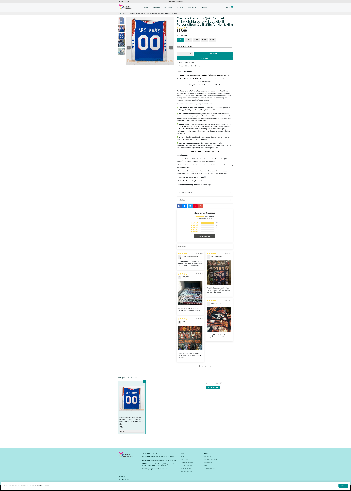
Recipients (156, 7)
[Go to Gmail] (200, 206)
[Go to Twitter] (122, 1)
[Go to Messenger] (184, 206)
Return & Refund (186, 468)
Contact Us (207, 456)
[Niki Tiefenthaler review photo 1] (219, 272)
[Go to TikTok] (125, 1)
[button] (181, 28)
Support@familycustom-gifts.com (156, 469)
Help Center (191, 7)
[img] (182, 254)
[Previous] (121, 19)
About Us (204, 7)
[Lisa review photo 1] (190, 338)
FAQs (205, 465)
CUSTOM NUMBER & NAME (185, 46)
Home (146, 7)
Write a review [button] (204, 236)
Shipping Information (210, 459)
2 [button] (202, 366)
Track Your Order (209, 468)
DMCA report (208, 462)
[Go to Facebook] (119, 1)
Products (180, 7)
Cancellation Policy (187, 471)
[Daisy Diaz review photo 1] (190, 293)
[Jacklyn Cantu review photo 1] (219, 319)
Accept (343, 486)
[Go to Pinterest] (128, 1)
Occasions (168, 7)
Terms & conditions (187, 462)
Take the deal (213, 387)
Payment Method (186, 465)
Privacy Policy (185, 459)
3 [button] (205, 366)
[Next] (121, 53)
